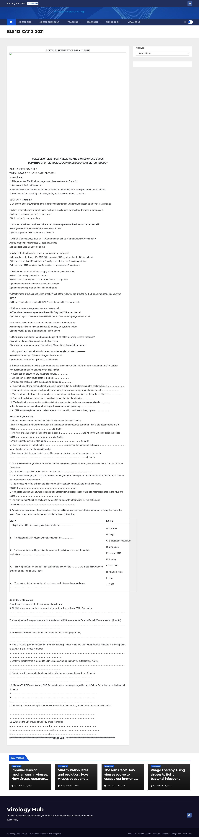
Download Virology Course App (69, 12)
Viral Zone (134, 22)
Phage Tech (113, 22)
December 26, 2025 (23, 786)
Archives (140, 48)
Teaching (73, 22)
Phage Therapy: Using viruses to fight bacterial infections (168, 774)
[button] (185, 22)
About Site (25, 22)
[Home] (11, 22)
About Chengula (50, 22)
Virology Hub (25, 809)
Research (93, 22)
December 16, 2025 (162, 786)
